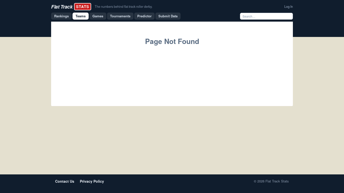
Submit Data (168, 16)
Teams (81, 16)
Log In (288, 6)
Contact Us (64, 181)
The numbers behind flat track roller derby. (123, 6)
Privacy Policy (92, 181)
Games (97, 16)
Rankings (61, 16)
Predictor (144, 16)
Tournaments (120, 16)
